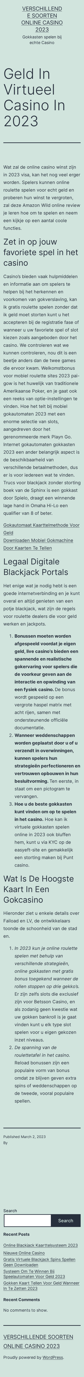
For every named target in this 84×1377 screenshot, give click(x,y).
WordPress (53, 1357)
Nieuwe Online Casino (24, 1253)
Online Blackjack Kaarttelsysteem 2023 (40, 1245)
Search (10, 1210)
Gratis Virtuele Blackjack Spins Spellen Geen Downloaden (39, 1262)
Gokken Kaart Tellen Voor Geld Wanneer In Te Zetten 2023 (41, 1286)
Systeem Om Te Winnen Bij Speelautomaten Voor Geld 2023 (34, 1274)
